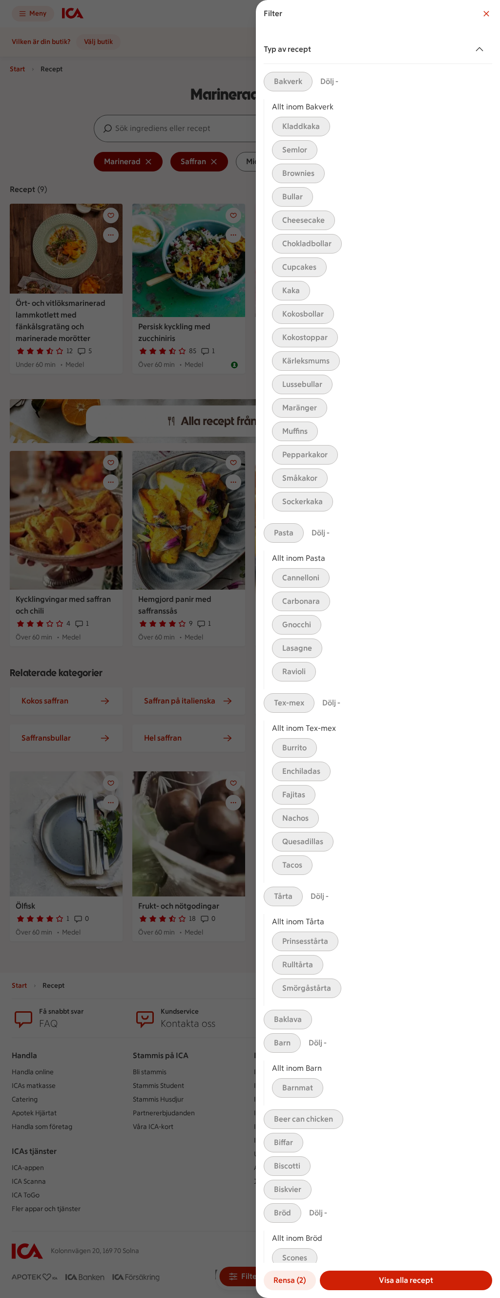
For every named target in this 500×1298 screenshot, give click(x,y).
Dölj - (329, 81)
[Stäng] (486, 13)
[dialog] (378, 649)
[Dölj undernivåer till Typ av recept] (481, 49)
